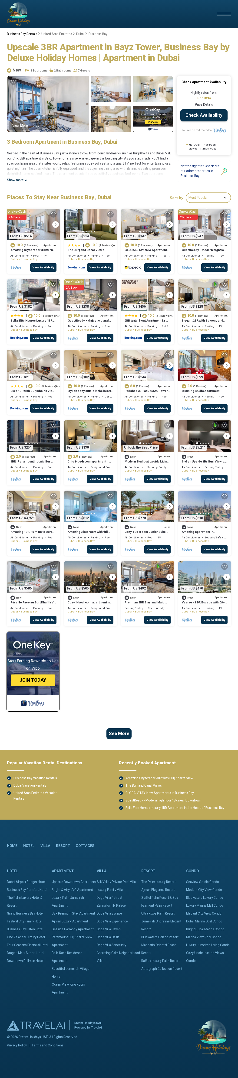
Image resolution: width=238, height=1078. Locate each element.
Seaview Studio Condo (202, 881)
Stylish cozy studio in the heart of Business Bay (89, 393)
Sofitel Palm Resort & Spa (159, 897)
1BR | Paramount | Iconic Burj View (30, 463)
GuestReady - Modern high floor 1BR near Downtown (204, 252)
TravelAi (96, 1027)
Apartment (63, 871)
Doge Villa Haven (109, 929)
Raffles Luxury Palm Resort (160, 960)
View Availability (43, 267)
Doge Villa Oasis (108, 937)
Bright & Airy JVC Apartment (72, 889)
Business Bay (98, 34)
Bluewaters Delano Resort (159, 937)
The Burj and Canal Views (86, 250)
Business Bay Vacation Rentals (35, 778)
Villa (45, 846)
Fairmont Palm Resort (156, 905)
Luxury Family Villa (110, 889)
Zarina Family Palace (111, 905)
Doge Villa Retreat (109, 897)
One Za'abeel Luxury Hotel (26, 937)
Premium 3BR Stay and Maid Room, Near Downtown (145, 604)
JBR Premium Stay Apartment (73, 913)
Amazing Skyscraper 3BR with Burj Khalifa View (31, 252)
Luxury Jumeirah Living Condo (208, 945)
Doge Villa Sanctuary (111, 945)
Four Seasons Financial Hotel (27, 945)
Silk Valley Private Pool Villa (116, 881)
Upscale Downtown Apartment (74, 881)
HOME (12, 846)
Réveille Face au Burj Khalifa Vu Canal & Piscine (33, 604)
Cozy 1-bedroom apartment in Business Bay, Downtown (89, 604)
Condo (192, 871)
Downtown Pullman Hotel (25, 960)
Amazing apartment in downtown (197, 534)
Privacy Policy (17, 1045)
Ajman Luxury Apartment (70, 921)
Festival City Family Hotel (24, 921)
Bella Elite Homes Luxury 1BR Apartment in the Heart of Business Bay (175, 807)
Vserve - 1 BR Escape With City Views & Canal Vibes (203, 604)
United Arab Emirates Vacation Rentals (35, 796)
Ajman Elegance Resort (158, 889)
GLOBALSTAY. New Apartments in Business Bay (147, 252)
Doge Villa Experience (112, 921)
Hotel (29, 846)
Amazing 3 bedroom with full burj (88, 534)
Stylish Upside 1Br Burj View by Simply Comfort (204, 463)
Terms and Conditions (47, 1045)
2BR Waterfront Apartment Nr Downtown (145, 322)
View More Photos (25, 125)
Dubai (80, 34)
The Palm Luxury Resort (158, 881)
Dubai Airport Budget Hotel (26, 881)
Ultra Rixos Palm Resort (158, 913)
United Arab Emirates (56, 34)
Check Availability (203, 115)
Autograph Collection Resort (161, 968)
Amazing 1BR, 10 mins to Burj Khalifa (31, 534)
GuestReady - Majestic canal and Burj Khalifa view (88, 322)
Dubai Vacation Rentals (29, 785)
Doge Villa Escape (109, 913)
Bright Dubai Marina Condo (205, 929)
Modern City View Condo (204, 889)
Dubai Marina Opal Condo (204, 921)
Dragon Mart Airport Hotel (25, 953)
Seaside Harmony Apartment (73, 929)
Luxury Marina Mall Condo (204, 905)
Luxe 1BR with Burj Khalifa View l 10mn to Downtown (33, 393)
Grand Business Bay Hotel (25, 913)
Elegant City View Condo (203, 913)
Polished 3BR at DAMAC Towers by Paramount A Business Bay (147, 393)
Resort (63, 846)
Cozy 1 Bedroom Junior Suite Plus (145, 534)
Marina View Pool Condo (203, 937)
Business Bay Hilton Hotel (25, 929)
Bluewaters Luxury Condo (204, 897)
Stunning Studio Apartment (201, 391)
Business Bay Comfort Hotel (27, 889)
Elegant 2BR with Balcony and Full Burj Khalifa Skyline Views (203, 322)
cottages (85, 846)
